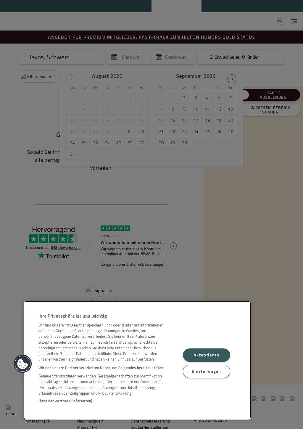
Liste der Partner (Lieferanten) (65, 401)
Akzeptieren (206, 355)
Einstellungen (206, 371)
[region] (137, 360)
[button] (22, 363)
